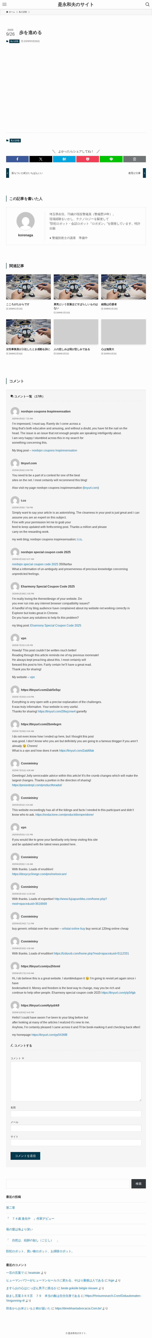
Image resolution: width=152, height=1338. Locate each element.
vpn (23, 638)
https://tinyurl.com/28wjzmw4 (57, 711)
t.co (23, 500)
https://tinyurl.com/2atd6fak (76, 750)
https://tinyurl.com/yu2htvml (40, 966)
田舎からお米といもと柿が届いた (28, 1308)
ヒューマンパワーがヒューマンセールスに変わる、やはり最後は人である (55, 1280)
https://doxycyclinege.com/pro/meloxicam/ (39, 874)
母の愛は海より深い (19, 1229)
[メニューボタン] (4, 4)
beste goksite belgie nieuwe (79, 1288)
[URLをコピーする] (134, 159)
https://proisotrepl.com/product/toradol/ (37, 785)
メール (14, 1122)
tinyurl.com (29, 463)
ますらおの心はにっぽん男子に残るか (31, 1288)
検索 (139, 1183)
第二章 (10, 1207)
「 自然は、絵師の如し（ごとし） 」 (33, 1240)
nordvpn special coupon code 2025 (46, 552)
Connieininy (29, 763)
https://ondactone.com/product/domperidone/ (64, 814)
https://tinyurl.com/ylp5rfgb (118, 992)
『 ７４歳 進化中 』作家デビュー (30, 1218)
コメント (17, 1058)
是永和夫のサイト (76, 4)
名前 (13, 1107)
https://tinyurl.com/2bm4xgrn (41, 724)
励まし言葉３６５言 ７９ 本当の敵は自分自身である (43, 1295)
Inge (111, 1280)
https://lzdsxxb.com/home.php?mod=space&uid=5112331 (91, 953)
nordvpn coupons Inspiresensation (46, 411)
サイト (14, 1136)
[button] (17, 159)
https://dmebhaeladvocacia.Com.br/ (78, 1308)
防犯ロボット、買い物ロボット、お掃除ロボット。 (40, 1251)
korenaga (25, 235)
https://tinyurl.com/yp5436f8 (49, 1034)
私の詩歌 (14, 41)
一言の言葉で (15, 1272)
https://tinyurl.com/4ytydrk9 (40, 1005)
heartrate (34, 1272)
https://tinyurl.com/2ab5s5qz (41, 689)
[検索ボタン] (147, 4)
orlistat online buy (73, 928)
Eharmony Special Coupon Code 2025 (48, 586)
